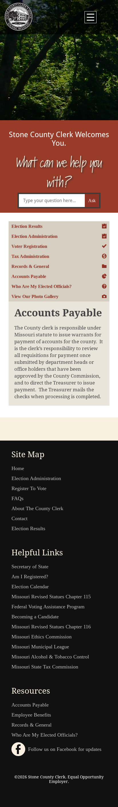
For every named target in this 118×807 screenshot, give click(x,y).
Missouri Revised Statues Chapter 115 (51, 596)
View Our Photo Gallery (34, 296)
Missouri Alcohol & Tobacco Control (50, 657)
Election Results (26, 226)
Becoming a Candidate (35, 616)
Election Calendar (30, 586)
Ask (92, 200)
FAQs (17, 498)
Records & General (30, 266)
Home (17, 468)
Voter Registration (29, 246)
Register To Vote (28, 488)
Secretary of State (29, 566)
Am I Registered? (29, 576)
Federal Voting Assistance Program (47, 606)
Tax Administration (30, 256)
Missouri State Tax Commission (44, 667)
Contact (19, 518)
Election (59, 51)
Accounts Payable (28, 276)
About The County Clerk (37, 508)
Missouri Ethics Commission (41, 637)
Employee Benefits (31, 715)
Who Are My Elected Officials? (41, 286)
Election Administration (34, 236)
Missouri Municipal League (40, 647)
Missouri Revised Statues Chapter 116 (51, 627)
